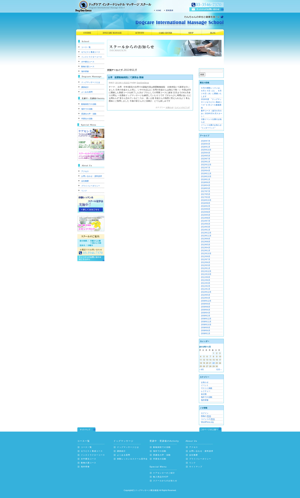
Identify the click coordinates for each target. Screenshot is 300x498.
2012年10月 (206, 253)
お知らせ (169, 107)
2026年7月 (205, 141)
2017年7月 (205, 191)
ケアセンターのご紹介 (164, 473)
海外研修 (85, 71)
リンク (84, 191)
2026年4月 (205, 144)
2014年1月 (205, 230)
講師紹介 (85, 87)
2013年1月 (205, 250)
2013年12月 (206, 233)
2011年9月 (205, 277)
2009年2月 (205, 316)
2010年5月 (205, 295)
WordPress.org (207, 422)
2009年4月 (205, 313)
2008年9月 (205, 327)
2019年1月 (205, 179)
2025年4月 (205, 153)
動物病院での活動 (88, 104)
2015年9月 (205, 209)
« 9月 (201, 369)
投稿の (206, 416)
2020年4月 (205, 170)
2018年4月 (205, 185)
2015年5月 (205, 215)
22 (213, 363)
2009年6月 (205, 310)
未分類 (204, 394)
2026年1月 (205, 147)
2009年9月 (205, 304)
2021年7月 (205, 168)
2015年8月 (205, 212)
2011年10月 (206, 274)
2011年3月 (205, 283)
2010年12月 (206, 292)
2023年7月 (205, 159)
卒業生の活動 (86, 119)
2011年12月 (206, 271)
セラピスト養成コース (90, 52)
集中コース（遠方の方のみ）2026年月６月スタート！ (211, 113)
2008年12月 (206, 319)
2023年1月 (205, 162)
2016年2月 (205, 206)
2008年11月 (206, 322)
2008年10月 (206, 325)
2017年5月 (205, 194)
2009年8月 (205, 307)
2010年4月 (205, 298)
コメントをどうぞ (182, 107)
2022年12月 (206, 165)
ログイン (204, 413)
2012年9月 (205, 256)
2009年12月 (206, 301)
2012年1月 (205, 268)
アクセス (85, 171)
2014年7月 (205, 221)
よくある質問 (86, 92)
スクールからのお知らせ (165, 481)
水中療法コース (87, 62)
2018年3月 (205, 188)
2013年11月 (206, 236)
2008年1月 (205, 333)
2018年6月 (205, 182)
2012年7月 (205, 259)
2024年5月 (205, 156)
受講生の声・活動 (88, 114)
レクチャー (205, 391)
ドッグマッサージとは (90, 82)
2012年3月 (205, 265)
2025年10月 (206, 150)
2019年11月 (206, 173)
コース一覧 (86, 47)
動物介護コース (87, 66)
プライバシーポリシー (90, 186)
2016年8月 (205, 203)
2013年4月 (205, 248)
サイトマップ (195, 467)
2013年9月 (205, 239)
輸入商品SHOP (160, 477)
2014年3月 (205, 227)
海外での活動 (86, 109)
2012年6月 (205, 262)
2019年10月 (206, 176)
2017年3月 (205, 197)
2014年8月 (205, 218)
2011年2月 (205, 286)
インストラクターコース (91, 57)
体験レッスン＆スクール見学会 (132, 459)
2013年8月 (205, 242)
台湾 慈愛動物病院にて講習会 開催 (126, 77)
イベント (204, 385)
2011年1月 (205, 289)
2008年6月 (205, 330)
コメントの (208, 419)
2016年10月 (206, 200)
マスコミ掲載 (206, 388)
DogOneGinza (143, 82)
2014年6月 (205, 224)
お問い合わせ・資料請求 (91, 176)
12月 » (219, 369)
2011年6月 (205, 280)
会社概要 (85, 181)
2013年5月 (205, 245)
